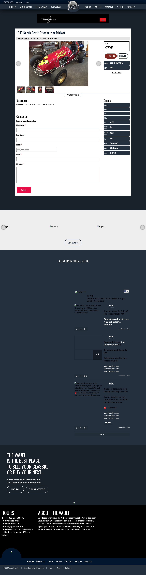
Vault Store (69, 561)
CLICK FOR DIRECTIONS (37, 489)
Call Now (108, 422)
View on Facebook (121, 329)
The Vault (111, 305)
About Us (59, 561)
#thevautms (108, 324)
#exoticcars (117, 319)
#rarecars (125, 319)
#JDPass (118, 321)
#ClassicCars (108, 319)
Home (20, 38)
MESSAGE (122, 56)
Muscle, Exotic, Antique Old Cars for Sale (34, 568)
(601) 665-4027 (8, 2)
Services (51, 561)
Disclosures (68, 568)
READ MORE (15, 489)
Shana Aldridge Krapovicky (114, 343)
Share (128, 329)
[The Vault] (80, 292)
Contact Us (88, 561)
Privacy (50, 568)
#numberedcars (109, 321)
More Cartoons (73, 242)
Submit (24, 190)
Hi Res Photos (116, 72)
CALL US (111, 56)
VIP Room (78, 561)
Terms (58, 568)
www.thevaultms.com (111, 366)
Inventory (27, 38)
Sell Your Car (40, 561)
